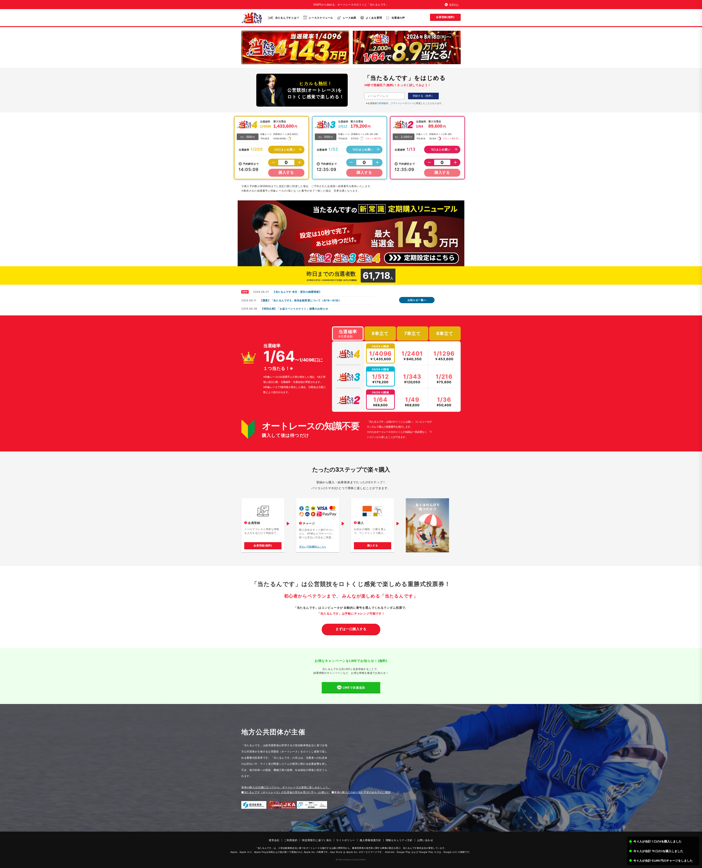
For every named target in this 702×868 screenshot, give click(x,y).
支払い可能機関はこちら (312, 546)
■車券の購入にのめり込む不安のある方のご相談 (361, 792)
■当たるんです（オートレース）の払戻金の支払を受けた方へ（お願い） (285, 792)
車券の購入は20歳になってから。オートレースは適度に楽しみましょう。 (286, 787)
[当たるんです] (251, 17)
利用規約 (383, 103)
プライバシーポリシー (402, 103)
